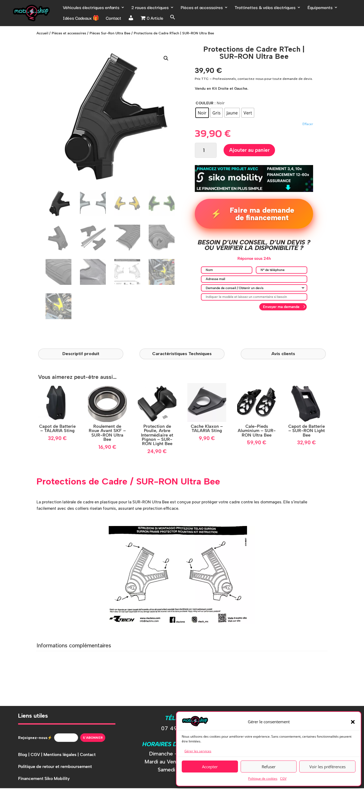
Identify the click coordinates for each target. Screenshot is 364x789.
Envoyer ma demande (281, 307)
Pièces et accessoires (202, 8)
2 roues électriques (150, 8)
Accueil (42, 33)
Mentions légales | (61, 754)
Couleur (204, 103)
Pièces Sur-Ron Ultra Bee (110, 33)
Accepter (210, 766)
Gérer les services (197, 751)
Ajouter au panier (249, 150)
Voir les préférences (327, 766)
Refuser (269, 766)
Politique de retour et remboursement (55, 766)
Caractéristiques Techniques (182, 353)
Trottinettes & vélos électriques (265, 8)
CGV (283, 778)
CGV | (37, 754)
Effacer (307, 124)
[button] (352, 722)
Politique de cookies (262, 778)
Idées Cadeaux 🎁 (81, 18)
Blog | (24, 754)
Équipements (320, 8)
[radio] (202, 112)
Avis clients (283, 353)
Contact (113, 18)
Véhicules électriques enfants (91, 8)
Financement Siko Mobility (44, 778)
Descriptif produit (80, 353)
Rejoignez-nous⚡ (35, 737)
